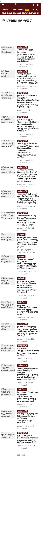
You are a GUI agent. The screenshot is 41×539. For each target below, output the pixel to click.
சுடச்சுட (6, 9)
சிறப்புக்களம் (18, 9)
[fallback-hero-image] (9, 57)
